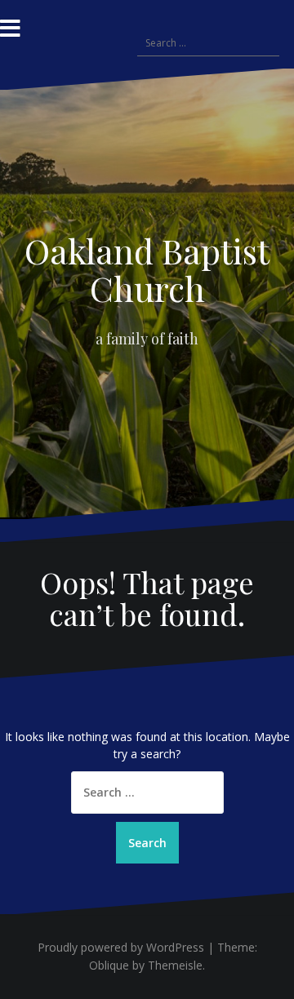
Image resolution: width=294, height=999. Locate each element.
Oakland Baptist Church (147, 269)
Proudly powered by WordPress (121, 947)
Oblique (109, 965)
